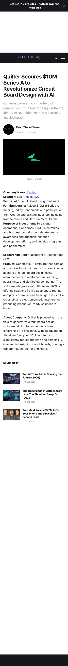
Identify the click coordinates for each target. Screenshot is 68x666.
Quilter (31, 192)
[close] (64, 5)
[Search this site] (56, 57)
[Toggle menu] (62, 57)
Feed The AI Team (28, 127)
